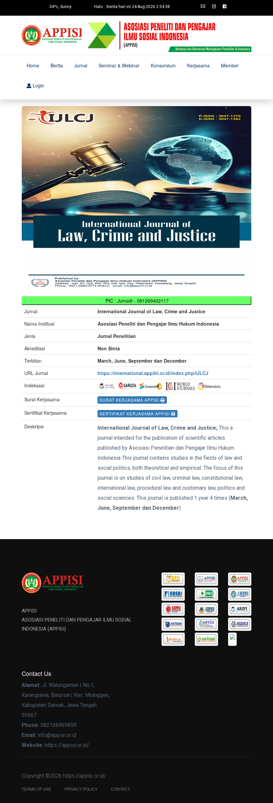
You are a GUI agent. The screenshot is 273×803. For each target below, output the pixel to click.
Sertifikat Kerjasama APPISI (135, 413)
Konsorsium (163, 65)
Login (37, 85)
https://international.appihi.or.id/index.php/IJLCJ (153, 373)
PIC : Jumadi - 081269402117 (136, 300)
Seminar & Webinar (119, 65)
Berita (57, 65)
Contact (120, 789)
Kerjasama (198, 65)
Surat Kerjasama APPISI (130, 400)
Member (230, 65)
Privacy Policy (81, 789)
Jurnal (80, 65)
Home (33, 65)
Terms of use (36, 789)
